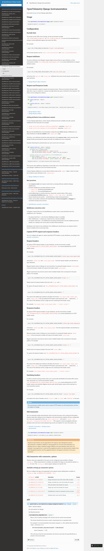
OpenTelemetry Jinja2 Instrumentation (11, 92)
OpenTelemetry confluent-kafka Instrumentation (9, 60)
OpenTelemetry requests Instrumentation (11, 134)
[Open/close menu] (0, 66)
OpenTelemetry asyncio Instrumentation (11, 30)
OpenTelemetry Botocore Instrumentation (7, 48)
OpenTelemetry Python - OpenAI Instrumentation (9, 172)
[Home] (27, 3)
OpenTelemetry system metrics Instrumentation (9, 149)
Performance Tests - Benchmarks (9, 188)
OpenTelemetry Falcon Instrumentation (11, 81)
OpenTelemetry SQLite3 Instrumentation (11, 140)
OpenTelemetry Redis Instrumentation (10, 128)
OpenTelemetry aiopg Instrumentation (10, 21)
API (3, 73)
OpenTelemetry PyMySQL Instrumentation (8, 123)
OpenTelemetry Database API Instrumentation (8, 63)
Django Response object (35, 113)
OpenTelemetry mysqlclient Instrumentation (8, 102)
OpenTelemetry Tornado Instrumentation (11, 155)
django (35, 13)
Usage (4, 68)
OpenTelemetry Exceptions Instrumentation (8, 78)
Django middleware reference (36, 176)
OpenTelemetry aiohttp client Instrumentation (8, 14)
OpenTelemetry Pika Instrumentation (10, 105)
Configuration (6, 71)
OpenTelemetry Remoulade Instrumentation (8, 132)
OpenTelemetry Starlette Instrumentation (11, 142)
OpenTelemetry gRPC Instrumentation (10, 88)
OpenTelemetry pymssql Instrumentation (11, 120)
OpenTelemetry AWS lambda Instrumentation (8, 35)
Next (76, 539)
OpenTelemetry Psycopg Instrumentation (11, 107)
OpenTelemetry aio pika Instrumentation (11, 11)
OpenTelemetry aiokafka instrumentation (11, 19)
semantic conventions (32, 237)
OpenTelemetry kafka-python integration (11, 95)
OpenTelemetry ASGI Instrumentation (10, 24)
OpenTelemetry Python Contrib (12, 2)
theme (42, 548)
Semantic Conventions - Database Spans (39, 426)
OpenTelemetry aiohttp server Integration (11, 17)
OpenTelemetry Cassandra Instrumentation (8, 52)
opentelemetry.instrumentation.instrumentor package (12, 41)
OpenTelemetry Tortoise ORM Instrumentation (8, 159)
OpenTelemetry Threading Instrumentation (8, 153)
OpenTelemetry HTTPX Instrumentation (11, 90)
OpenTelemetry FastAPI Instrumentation (11, 83)
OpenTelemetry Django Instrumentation (11, 66)
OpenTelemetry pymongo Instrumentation (7, 118)
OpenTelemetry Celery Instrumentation (11, 54)
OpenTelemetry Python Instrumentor (10, 38)
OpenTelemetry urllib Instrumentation (10, 161)
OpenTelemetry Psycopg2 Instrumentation (7, 110)
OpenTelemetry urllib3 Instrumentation (11, 164)
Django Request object (35, 111)
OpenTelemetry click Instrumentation (10, 57)
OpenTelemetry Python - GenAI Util (10, 175)
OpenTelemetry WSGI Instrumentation (11, 166)
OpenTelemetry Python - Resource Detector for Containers (10, 201)
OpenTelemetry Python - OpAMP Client (11, 207)
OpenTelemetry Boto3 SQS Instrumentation (8, 44)
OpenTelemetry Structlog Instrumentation (7, 146)
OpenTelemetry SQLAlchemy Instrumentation (8, 137)
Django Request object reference (37, 81)
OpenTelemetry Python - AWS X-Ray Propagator (10, 181)
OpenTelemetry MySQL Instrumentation (11, 99)
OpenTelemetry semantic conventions (39, 204)
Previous (31, 539)
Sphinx (34, 548)
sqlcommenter (32, 428)
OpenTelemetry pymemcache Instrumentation (8, 114)
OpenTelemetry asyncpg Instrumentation (11, 32)
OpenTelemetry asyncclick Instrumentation (8, 27)
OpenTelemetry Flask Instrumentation (10, 86)
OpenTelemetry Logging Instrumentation (11, 97)
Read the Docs (54, 548)
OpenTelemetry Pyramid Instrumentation (11, 126)
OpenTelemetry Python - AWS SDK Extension (10, 194)
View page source (75, 3)
